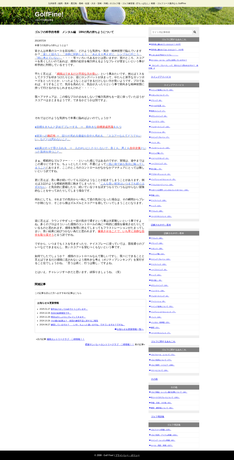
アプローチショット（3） (161, 174)
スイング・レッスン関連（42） (163, 440)
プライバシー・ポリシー (127, 455)
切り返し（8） (156, 280)
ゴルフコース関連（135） (161, 430)
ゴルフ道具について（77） (161, 360)
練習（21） (155, 327)
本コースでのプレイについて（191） (165, 397)
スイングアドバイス (161, 77)
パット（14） (156, 317)
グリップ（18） (157, 243)
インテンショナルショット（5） (163, 179)
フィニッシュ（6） (158, 132)
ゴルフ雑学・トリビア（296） (163, 365)
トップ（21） (156, 275)
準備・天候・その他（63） (161, 403)
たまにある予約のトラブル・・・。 (164, 55)
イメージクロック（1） (160, 158)
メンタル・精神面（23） (160, 322)
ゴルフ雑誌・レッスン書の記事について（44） (169, 392)
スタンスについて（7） (160, 95)
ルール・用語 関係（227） (162, 445)
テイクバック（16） (159, 200)
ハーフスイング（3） (159, 163)
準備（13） (155, 195)
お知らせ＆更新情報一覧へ (130, 329)
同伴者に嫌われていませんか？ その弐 (166, 44)
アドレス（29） (157, 211)
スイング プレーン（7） (160, 137)
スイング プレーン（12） (161, 259)
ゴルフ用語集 (157, 416)
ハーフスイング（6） (159, 270)
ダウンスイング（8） (159, 116)
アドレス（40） (157, 238)
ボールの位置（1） (158, 106)
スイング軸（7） (157, 153)
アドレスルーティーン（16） (162, 185)
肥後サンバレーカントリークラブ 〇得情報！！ (109, 344)
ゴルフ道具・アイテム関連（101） (164, 435)
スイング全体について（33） (162, 90)
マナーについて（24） (159, 370)
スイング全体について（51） (162, 306)
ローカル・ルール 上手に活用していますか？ (169, 60)
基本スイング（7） (158, 111)
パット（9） (156, 142)
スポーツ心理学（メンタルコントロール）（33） (170, 190)
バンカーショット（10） (160, 148)
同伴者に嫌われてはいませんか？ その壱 (167, 50)
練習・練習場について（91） (162, 408)
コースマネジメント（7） (161, 333)
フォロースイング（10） (160, 127)
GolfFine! (49, 14)
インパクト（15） (158, 121)
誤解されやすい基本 (161, 225)
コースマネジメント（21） (161, 216)
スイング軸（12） (158, 254)
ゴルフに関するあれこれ (163, 341)
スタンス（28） (157, 248)
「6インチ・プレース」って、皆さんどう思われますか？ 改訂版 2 (173, 66)
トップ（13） (156, 206)
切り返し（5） (156, 169)
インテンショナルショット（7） (163, 312)
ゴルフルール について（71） (163, 354)
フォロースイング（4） (160, 296)
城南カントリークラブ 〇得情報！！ (66, 339)
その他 (154, 379)
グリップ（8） (156, 100)
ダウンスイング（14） (159, 285)
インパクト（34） (158, 291)
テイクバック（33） (159, 264)
